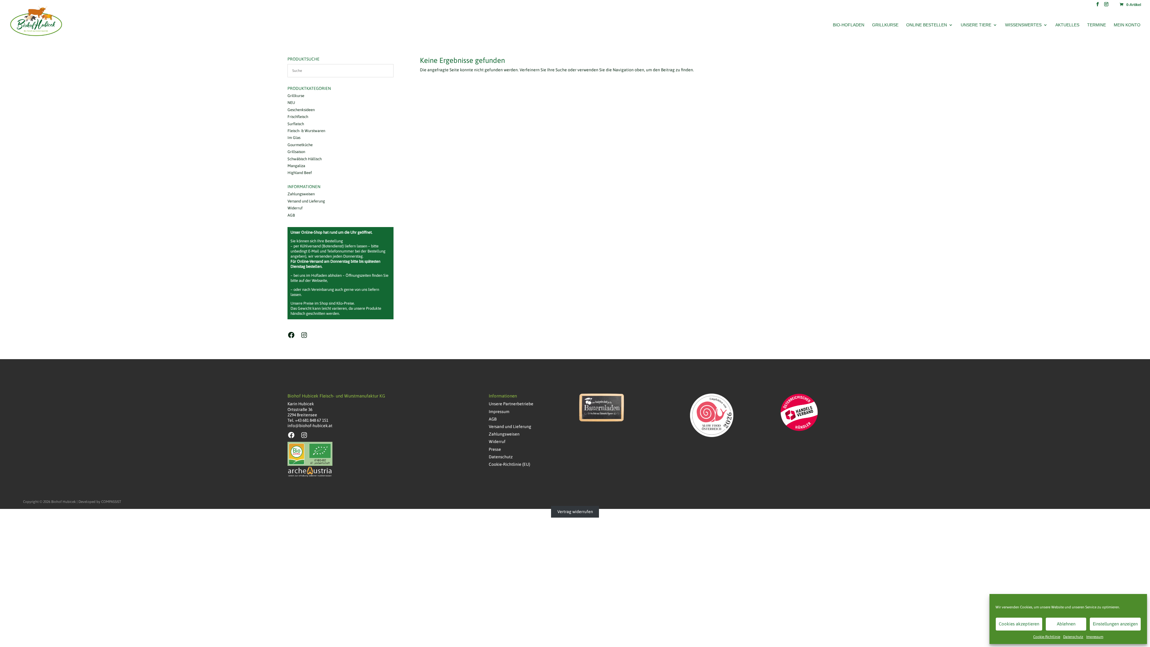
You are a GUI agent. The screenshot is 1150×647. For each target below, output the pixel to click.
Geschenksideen (301, 110)
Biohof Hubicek (63, 502)
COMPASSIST (111, 502)
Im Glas (294, 137)
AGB (291, 215)
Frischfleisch (298, 116)
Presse (495, 449)
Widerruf (295, 208)
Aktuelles (1067, 25)
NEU (291, 102)
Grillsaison (296, 151)
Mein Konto (1127, 25)
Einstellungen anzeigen (1115, 623)
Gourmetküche (300, 145)
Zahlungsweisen (301, 194)
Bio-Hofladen (848, 25)
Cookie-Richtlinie (1046, 637)
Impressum (1094, 637)
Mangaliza (296, 166)
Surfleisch (296, 124)
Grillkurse (885, 25)
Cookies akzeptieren (1019, 623)
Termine (1096, 25)
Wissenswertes (1023, 25)
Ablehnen (1066, 623)
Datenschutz (1073, 637)
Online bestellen (926, 25)
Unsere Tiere (976, 25)
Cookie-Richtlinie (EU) (509, 464)
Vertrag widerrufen (575, 511)
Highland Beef (300, 172)
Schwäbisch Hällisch (305, 159)
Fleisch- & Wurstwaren (306, 131)
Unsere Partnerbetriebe (511, 403)
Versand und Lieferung (306, 201)
